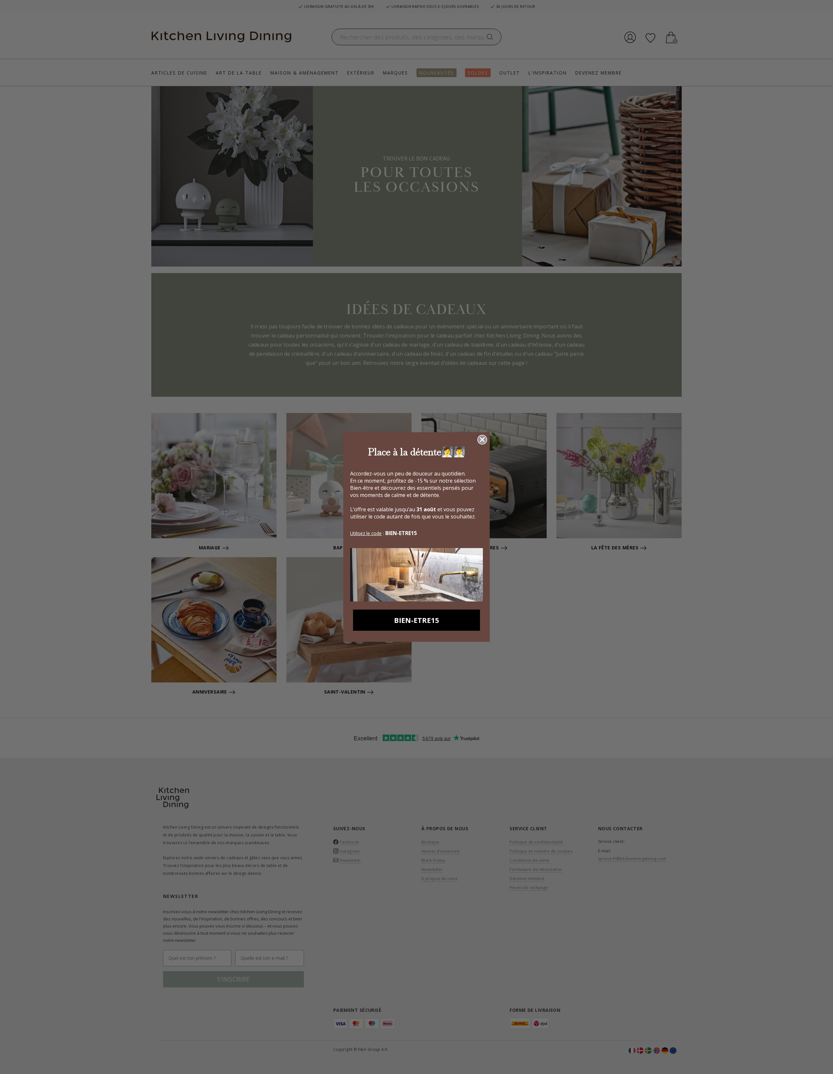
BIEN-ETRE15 (416, 620)
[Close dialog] (482, 440)
